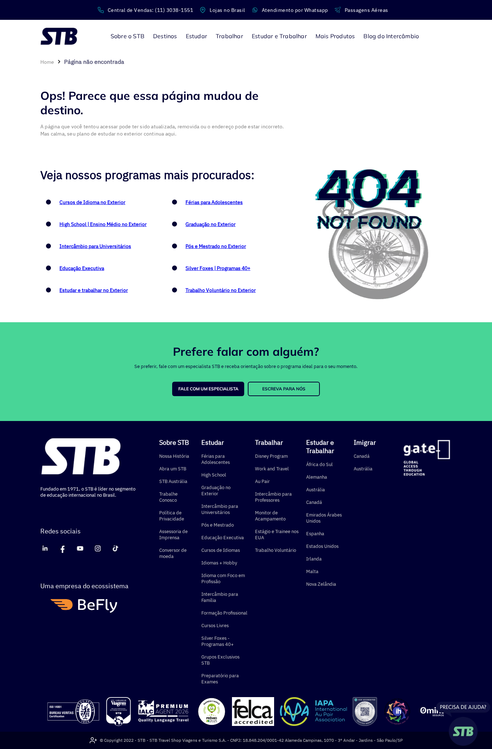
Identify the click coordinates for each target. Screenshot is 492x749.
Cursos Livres (215, 625)
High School (213, 475)
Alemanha (316, 477)
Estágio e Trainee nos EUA (277, 534)
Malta (312, 571)
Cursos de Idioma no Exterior (92, 202)
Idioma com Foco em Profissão (223, 578)
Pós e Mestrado (217, 525)
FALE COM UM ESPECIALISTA (208, 388)
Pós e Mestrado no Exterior (215, 246)
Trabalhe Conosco (168, 497)
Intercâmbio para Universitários (95, 246)
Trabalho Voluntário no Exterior (220, 290)
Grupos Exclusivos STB (220, 660)
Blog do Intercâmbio (391, 36)
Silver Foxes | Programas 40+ (217, 268)
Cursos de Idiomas (220, 550)
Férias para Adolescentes (214, 202)
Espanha (315, 534)
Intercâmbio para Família (219, 597)
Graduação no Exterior (210, 224)
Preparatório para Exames (220, 679)
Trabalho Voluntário (275, 550)
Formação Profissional (224, 613)
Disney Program (271, 456)
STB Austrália (173, 481)
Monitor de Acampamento (270, 516)
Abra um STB (172, 469)
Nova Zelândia (321, 584)
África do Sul (319, 464)
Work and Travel (272, 469)
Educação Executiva (81, 268)
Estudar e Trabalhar (320, 446)
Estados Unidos (322, 546)
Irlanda (314, 559)
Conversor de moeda (173, 553)
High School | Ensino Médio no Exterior (103, 224)
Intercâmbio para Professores (273, 497)
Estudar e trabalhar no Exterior (93, 290)
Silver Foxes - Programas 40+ (217, 641)
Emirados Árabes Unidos (324, 518)
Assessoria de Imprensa (173, 534)
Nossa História (174, 456)
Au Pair (262, 481)
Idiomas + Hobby (219, 563)
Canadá (314, 502)
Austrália (315, 490)
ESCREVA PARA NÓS (283, 388)
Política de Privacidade (171, 516)
